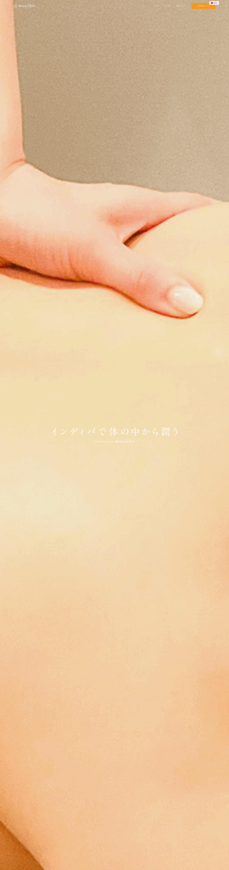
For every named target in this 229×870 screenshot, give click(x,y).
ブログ (156, 6)
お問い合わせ (181, 6)
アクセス (167, 6)
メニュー (145, 6)
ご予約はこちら (203, 6)
